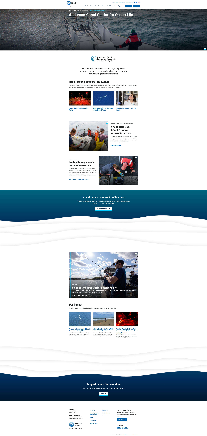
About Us (92, 410)
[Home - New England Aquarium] (72, 4)
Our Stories (93, 420)
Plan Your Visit (88, 6)
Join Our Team (93, 423)
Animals (97, 6)
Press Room (105, 416)
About (113, 2)
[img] (92, 6)
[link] (80, 103)
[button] (134, 2)
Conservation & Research (108, 6)
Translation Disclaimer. (133, 434)
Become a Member (120, 2)
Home (70, 10)
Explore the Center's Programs (79, 179)
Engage (120, 6)
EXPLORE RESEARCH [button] (103, 209)
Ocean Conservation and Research (81, 10)
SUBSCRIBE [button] (122, 419)
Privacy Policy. (126, 434)
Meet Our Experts (116, 145)
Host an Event (129, 2)
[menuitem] (113, 2)
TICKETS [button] (136, 6)
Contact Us (105, 410)
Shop (91, 417)
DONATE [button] (128, 6)
